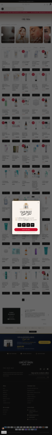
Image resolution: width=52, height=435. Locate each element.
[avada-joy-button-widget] (3, 428)
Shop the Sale (26, 229)
